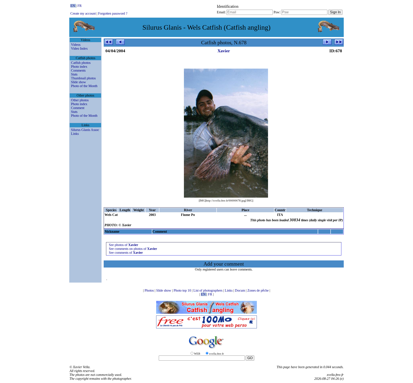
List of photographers (208, 290)
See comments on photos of (133, 249)
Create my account (83, 13)
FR (79, 6)
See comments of (126, 252)
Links (75, 133)
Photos (150, 290)
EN (73, 6)
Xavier (223, 50)
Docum (240, 290)
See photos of (123, 245)
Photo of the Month (84, 86)
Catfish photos (81, 63)
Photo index (79, 66)
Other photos (80, 100)
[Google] (206, 349)
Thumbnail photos (83, 78)
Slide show (78, 82)
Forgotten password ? (112, 13)
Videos (75, 44)
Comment (77, 108)
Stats (74, 74)
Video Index (79, 48)
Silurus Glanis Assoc (85, 130)
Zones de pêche (258, 290)
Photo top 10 (183, 290)
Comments (78, 70)
